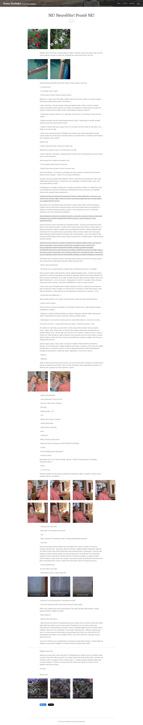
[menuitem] (119, 3)
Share (43, 704)
